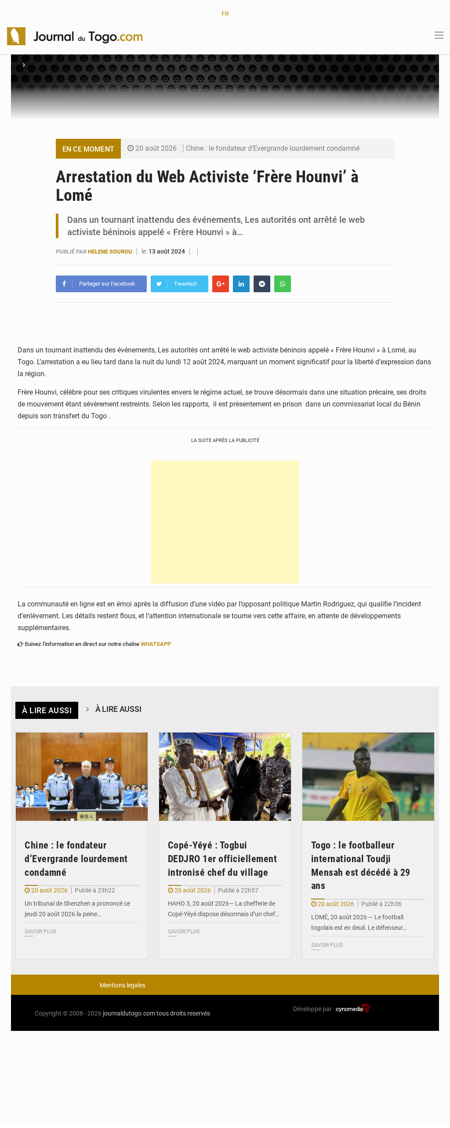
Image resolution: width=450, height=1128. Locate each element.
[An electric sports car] (82, 777)
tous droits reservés (183, 1013)
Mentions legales (122, 985)
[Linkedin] (241, 284)
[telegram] (262, 284)
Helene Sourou (111, 251)
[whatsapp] (282, 284)
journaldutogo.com (129, 1013)
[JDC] (74, 35)
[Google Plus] (220, 284)
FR (225, 13)
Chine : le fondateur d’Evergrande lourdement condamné (272, 148)
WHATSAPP (156, 644)
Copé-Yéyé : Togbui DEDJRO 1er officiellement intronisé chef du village (222, 859)
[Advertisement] (225, 522)
